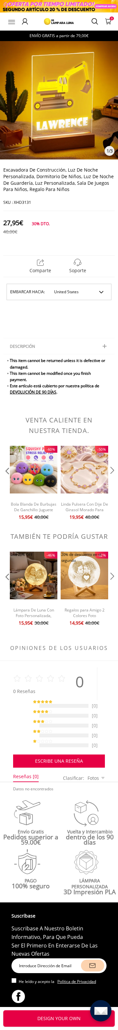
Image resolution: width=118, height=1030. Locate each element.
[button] (6, 483)
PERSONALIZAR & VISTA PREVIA (59, 1018)
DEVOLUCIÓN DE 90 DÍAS (33, 392)
